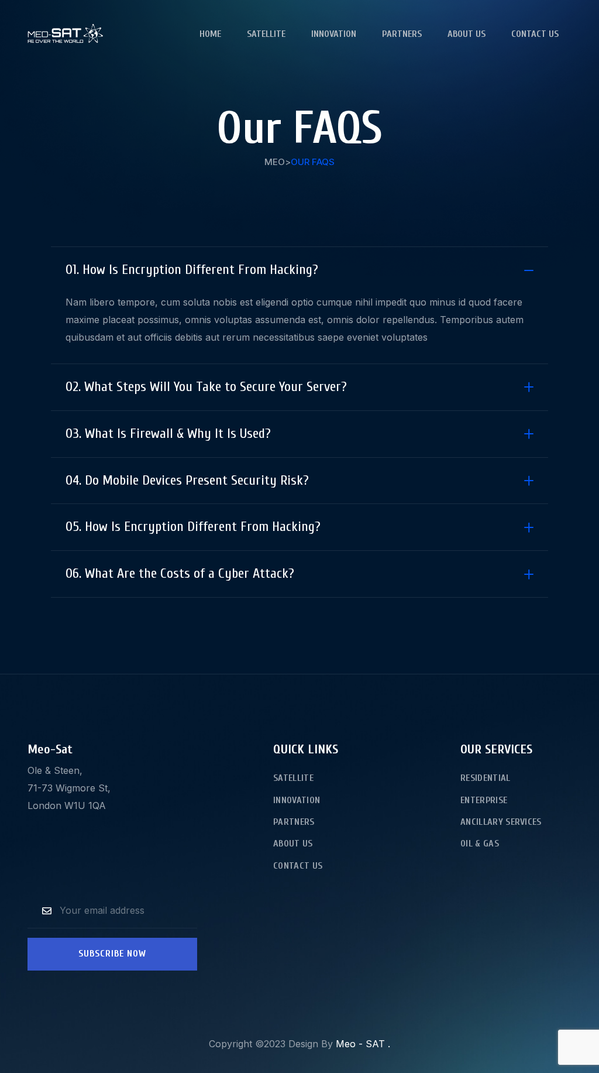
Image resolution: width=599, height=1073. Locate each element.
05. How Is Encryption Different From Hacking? (193, 526)
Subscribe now (112, 953)
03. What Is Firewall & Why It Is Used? (168, 433)
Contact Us (535, 34)
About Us (466, 34)
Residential (485, 778)
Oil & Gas (479, 843)
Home (210, 34)
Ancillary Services (501, 822)
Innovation (333, 34)
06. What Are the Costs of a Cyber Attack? (180, 573)
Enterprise (483, 800)
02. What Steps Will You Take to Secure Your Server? (206, 387)
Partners (402, 34)
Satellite (266, 34)
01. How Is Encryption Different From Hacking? (192, 269)
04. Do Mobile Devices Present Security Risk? (187, 480)
